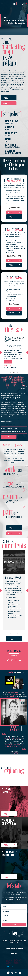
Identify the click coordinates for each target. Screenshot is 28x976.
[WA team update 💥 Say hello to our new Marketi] (14, 712)
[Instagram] (16, 660)
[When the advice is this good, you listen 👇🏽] (14, 684)
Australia (5, 941)
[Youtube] (20, 660)
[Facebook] (8, 660)
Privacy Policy (14, 954)
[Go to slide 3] (13, 372)
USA (17, 943)
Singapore (19, 941)
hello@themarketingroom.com (14, 948)
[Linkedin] (12, 660)
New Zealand (12, 941)
